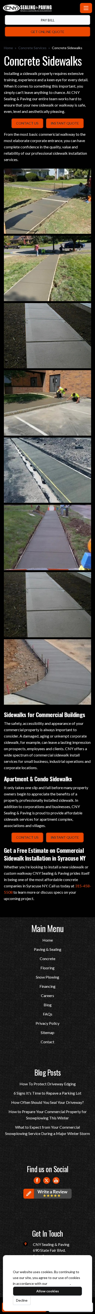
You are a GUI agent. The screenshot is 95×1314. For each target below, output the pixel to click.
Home (8, 48)
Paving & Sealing (47, 949)
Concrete (47, 958)
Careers (47, 995)
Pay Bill (48, 20)
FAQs (47, 1014)
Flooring (47, 967)
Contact (47, 1041)
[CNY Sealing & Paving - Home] (40, 8)
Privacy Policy (47, 1023)
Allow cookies (47, 1291)
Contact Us (27, 123)
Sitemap (47, 1032)
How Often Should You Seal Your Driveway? (47, 1102)
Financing (47, 986)
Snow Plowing (47, 977)
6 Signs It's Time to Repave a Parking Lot (47, 1093)
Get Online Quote (47, 32)
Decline (22, 1300)
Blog (48, 1004)
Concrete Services (32, 48)
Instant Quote (65, 123)
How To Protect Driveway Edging (47, 1083)
